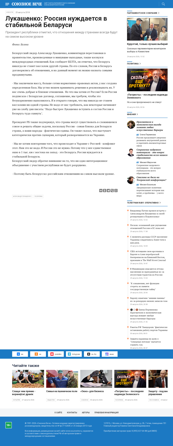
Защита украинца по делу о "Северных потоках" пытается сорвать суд (145, 341)
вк (22, 354)
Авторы (86, 413)
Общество (51, 400)
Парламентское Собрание (142, 13)
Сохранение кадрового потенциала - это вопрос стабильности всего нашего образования (152, 153)
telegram (76, 354)
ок (40, 354)
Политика (133, 64)
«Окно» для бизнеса (92, 391)
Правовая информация (106, 413)
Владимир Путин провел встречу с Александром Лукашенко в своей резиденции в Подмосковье (148, 213)
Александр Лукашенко (22, 196)
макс (112, 354)
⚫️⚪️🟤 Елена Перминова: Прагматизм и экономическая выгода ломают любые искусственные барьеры (145, 314)
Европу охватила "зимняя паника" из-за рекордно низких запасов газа (148, 299)
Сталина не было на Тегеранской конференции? (151, 178)
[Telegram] (108, 190)
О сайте (58, 413)
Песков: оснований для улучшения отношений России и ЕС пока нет (148, 227)
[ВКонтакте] (100, 190)
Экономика (154, 400)
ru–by (93, 354)
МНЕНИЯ (131, 114)
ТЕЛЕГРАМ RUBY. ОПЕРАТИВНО (143, 203)
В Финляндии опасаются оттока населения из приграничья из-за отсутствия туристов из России (147, 271)
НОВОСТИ (9, 12)
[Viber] (112, 190)
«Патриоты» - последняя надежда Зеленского (129, 393)
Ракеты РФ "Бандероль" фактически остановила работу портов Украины (148, 329)
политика (38, 196)
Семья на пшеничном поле (61, 391)
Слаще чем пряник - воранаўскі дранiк (23, 393)
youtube (58, 354)
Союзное (84, 400)
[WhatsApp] (116, 190)
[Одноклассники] (104, 190)
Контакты (72, 413)
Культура (16, 400)
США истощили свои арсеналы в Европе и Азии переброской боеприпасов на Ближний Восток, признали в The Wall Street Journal (148, 256)
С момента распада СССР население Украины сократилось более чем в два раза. (148, 239)
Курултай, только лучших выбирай (147, 44)
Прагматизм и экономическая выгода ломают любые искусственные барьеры (150, 126)
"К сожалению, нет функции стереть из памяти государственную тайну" (144, 286)
